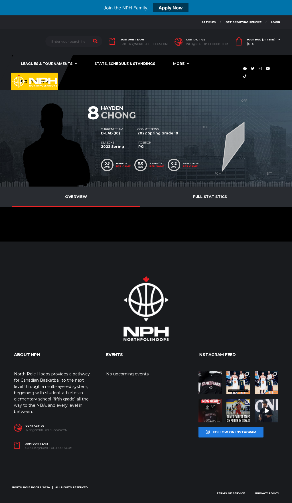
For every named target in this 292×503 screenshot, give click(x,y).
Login (275, 22)
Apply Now (171, 8)
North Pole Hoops (26, 487)
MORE (178, 64)
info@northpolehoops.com (207, 44)
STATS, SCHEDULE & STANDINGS (124, 64)
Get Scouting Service (243, 22)
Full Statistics (210, 196)
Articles (209, 22)
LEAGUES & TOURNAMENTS (46, 64)
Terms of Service (230, 493)
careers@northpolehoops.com (144, 44)
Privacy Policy (267, 493)
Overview (76, 196)
